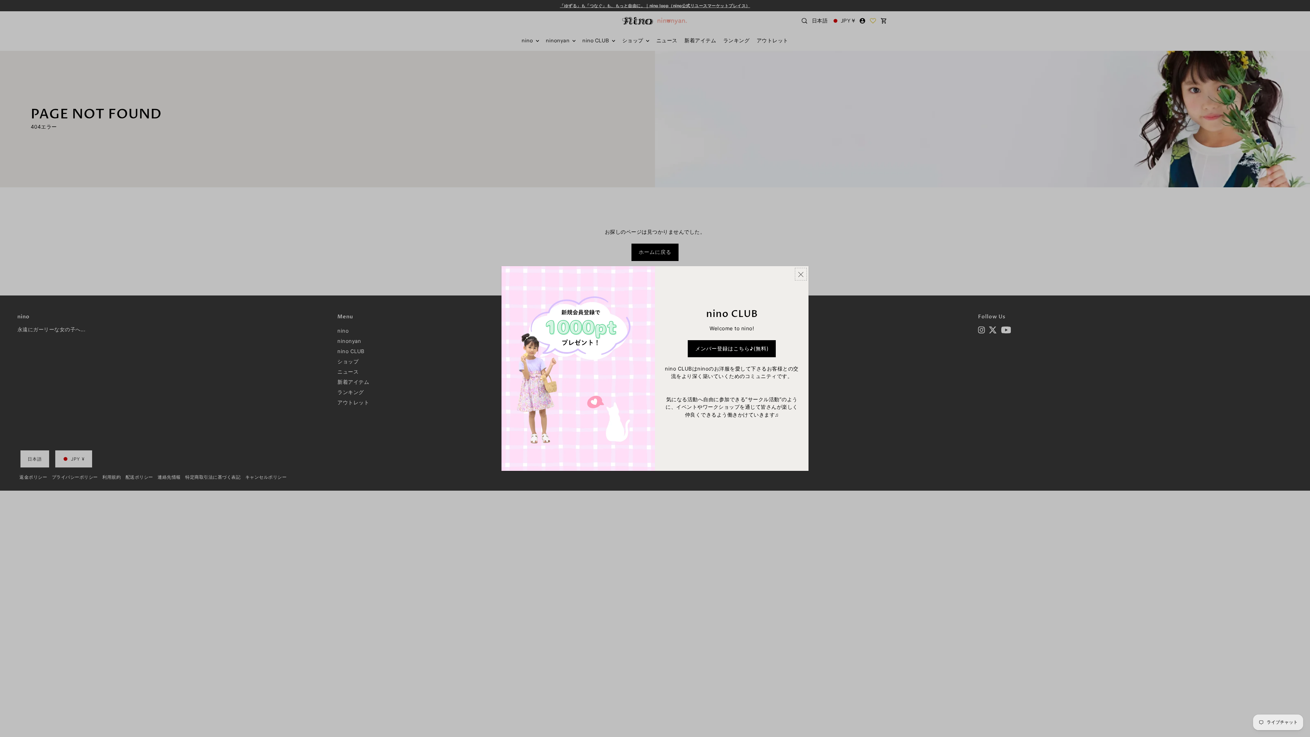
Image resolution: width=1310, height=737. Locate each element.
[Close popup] (801, 274)
